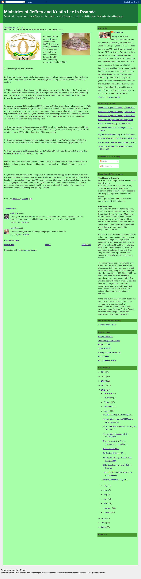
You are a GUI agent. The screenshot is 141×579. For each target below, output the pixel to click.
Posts (104, 161)
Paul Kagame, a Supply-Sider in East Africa (117, 138)
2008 (103, 527)
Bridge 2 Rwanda (105, 336)
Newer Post (9, 244)
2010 (103, 518)
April (106, 499)
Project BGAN (104, 344)
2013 (103, 381)
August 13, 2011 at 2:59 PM (19, 235)
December (108, 393)
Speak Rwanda (104, 348)
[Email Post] (30, 199)
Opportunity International (109, 340)
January (107, 512)
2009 (103, 523)
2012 (103, 385)
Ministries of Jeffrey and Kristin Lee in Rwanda (50, 12)
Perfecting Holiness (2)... (114, 453)
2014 (103, 376)
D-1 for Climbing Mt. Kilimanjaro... (117, 414)
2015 (103, 372)
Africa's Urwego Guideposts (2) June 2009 (116, 111)
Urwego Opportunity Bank (109, 352)
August (107, 411)
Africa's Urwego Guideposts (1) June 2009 (116, 108)
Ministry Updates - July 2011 (115, 480)
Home (48, 244)
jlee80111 (14, 228)
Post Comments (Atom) (26, 250)
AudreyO (14, 213)
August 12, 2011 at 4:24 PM (19, 222)
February (108, 508)
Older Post (86, 244)
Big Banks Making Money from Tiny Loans (116, 134)
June (106, 490)
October (107, 402)
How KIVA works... (111, 449)
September (109, 406)
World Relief (103, 356)
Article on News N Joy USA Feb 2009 (114, 123)
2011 (103, 390)
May (106, 494)
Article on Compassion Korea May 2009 (115, 119)
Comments (106, 166)
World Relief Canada (107, 360)
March (107, 503)
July (106, 486)
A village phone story (107, 325)
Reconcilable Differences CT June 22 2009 (116, 142)
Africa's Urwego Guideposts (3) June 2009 (116, 115)
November (108, 398)
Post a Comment (11, 240)
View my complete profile (109, 97)
